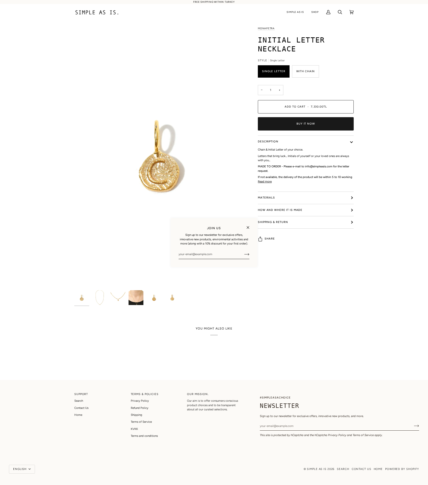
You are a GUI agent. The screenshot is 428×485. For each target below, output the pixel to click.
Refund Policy (139, 408)
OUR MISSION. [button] (198, 394)
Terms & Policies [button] (145, 394)
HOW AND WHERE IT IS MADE (280, 210)
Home (78, 415)
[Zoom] (161, 157)
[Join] (242, 254)
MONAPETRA (266, 28)
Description (268, 141)
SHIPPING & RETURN (273, 222)
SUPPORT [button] (81, 394)
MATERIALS (266, 197)
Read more (265, 181)
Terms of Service (363, 435)
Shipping (136, 415)
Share (270, 238)
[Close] (250, 225)
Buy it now (305, 123)
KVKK (134, 429)
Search (78, 400)
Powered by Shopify (402, 469)
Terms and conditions (144, 436)
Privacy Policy (337, 435)
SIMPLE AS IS (316, 469)
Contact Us (81, 408)
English (20, 469)
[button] (295, 12)
